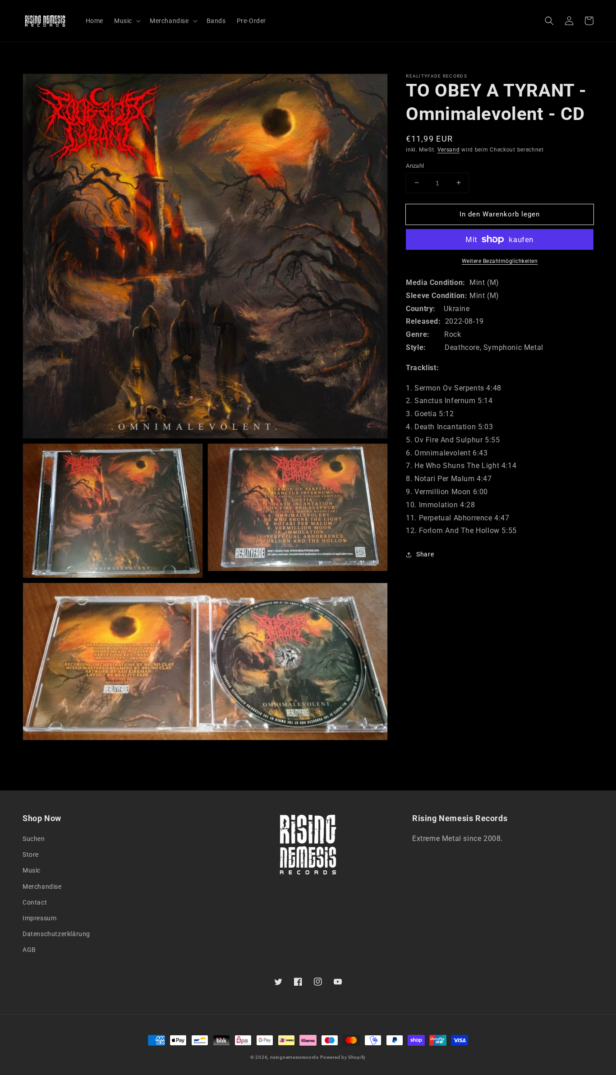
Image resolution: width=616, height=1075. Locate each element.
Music (32, 870)
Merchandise (42, 886)
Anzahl (415, 165)
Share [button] (425, 554)
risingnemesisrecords (294, 1057)
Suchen (34, 838)
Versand (448, 150)
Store (31, 854)
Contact (35, 902)
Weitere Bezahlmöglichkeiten (500, 261)
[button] (549, 21)
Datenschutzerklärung (56, 933)
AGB (29, 949)
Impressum (39, 918)
